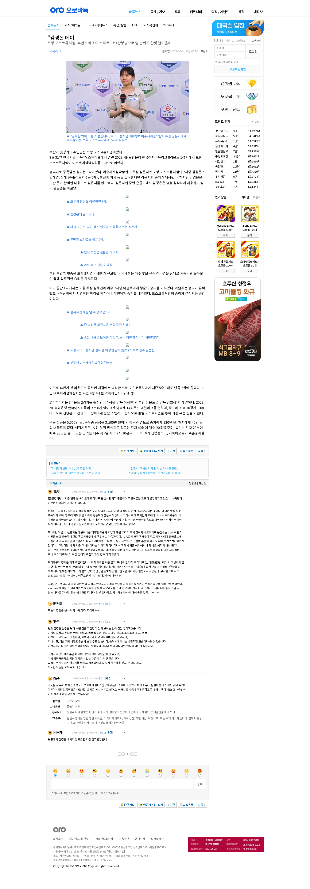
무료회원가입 (237, 69)
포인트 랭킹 (222, 121)
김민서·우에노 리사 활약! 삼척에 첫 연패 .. (154, 468)
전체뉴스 (53, 25)
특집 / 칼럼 (120, 25)
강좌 (177, 12)
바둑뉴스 (135, 12)
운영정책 (140, 839)
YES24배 (168, 25)
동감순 (193, 483)
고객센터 (256, 40)
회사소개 (58, 839)
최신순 (202, 483)
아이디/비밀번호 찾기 (226, 62)
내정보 (258, 12)
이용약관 (124, 839)
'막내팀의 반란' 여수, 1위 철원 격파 (71, 468)
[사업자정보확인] (116, 851)
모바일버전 (157, 839)
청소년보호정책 (104, 839)
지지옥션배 (151, 25)
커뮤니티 (196, 12)
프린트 (204, 51)
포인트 (257, 197)
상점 (241, 12)
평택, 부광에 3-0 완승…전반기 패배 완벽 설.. (156, 473)
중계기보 (157, 12)
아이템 (245, 197)
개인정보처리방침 (79, 839)
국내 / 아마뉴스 (98, 25)
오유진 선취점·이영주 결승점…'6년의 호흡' (76, 473)
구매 (225, 235)
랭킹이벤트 (220, 12)
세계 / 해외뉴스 (73, 25)
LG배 (135, 25)
